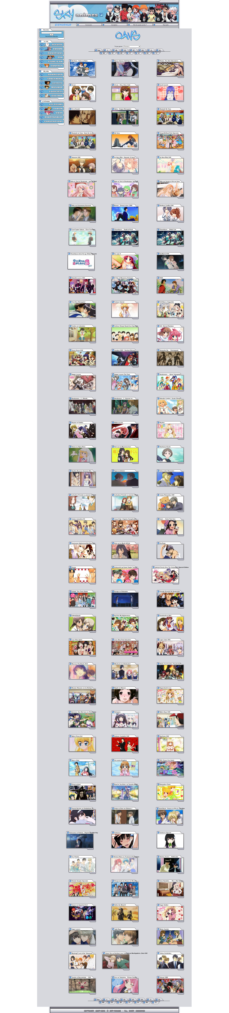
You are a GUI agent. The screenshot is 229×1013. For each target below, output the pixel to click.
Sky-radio (166, 25)
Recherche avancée (51, 36)
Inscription (114, 25)
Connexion (88, 25)
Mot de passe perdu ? (140, 25)
